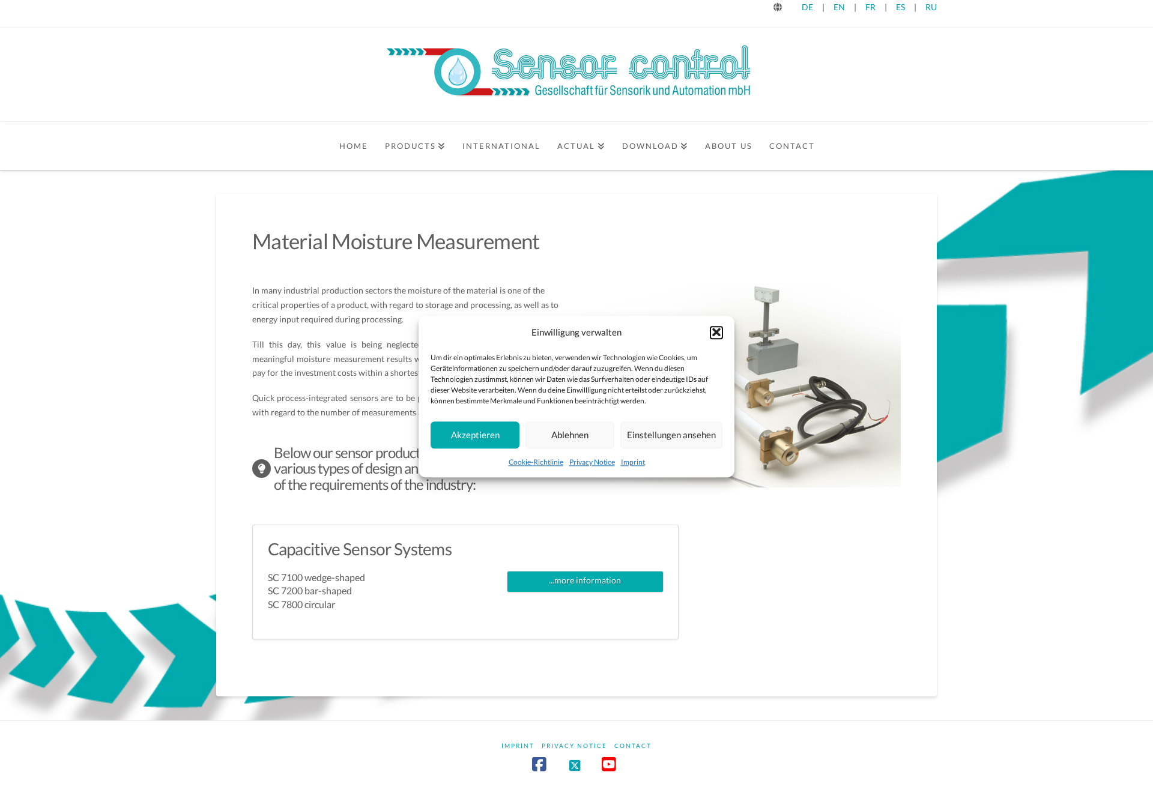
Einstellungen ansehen (671, 434)
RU (931, 7)
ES (901, 7)
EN (839, 7)
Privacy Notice (592, 461)
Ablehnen (570, 434)
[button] (716, 333)
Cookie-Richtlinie (536, 461)
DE (807, 7)
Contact (633, 745)
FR (870, 7)
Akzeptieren (475, 434)
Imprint (633, 461)
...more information (585, 580)
